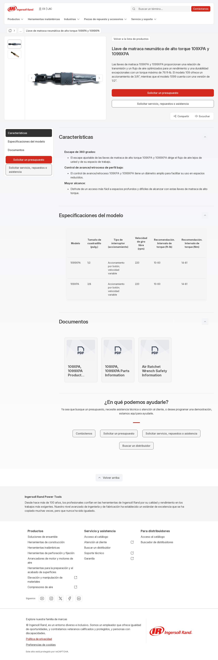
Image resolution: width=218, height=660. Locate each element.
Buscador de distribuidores (157, 542)
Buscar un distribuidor (97, 547)
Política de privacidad (39, 639)
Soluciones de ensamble (43, 536)
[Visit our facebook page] (69, 598)
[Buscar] (134, 9)
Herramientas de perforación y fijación (51, 553)
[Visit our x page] (60, 598)
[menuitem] (16, 19)
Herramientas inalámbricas (44, 547)
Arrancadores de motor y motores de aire (50, 560)
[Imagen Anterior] (31, 78)
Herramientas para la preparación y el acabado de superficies (50, 570)
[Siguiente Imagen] (99, 78)
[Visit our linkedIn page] (79, 598)
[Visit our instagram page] (51, 598)
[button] (136, 137)
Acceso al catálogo (96, 536)
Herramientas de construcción (46, 542)
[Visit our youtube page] (42, 598)
